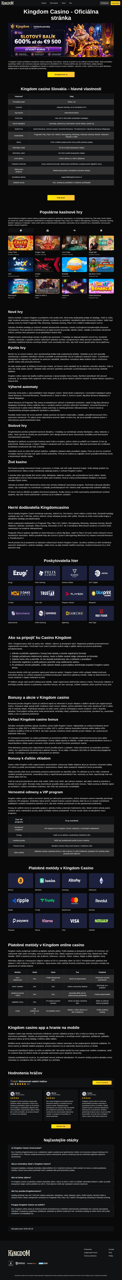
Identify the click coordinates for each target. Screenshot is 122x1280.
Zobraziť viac (61, 1126)
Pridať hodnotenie (102, 1082)
